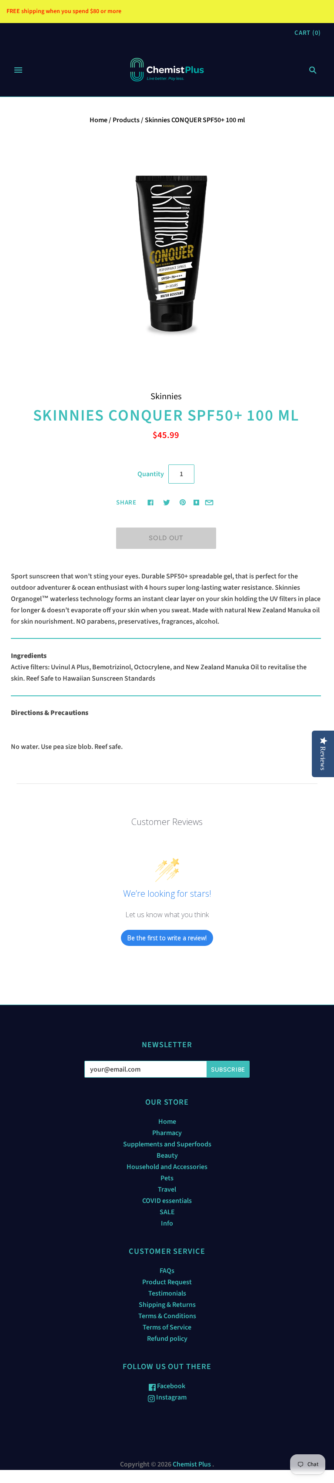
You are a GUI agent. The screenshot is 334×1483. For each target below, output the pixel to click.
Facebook (170, 1386)
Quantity (150, 474)
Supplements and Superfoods (167, 1144)
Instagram (171, 1397)
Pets (167, 1178)
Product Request (167, 1282)
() (307, 32)
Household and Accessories (167, 1167)
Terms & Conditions (167, 1316)
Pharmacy (167, 1133)
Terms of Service (167, 1327)
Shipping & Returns (167, 1304)
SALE (167, 1212)
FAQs (167, 1271)
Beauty (167, 1155)
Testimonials (167, 1293)
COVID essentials (167, 1201)
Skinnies (166, 396)
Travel (167, 1189)
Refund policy (167, 1338)
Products (126, 120)
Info (167, 1223)
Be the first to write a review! (167, 938)
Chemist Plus (192, 1464)
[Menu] (18, 70)
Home (98, 120)
